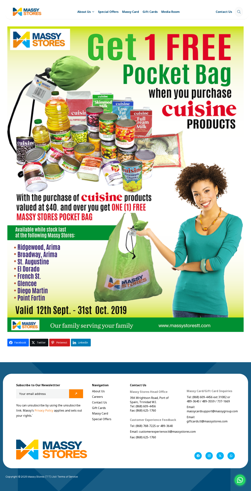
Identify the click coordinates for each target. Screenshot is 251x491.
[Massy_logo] (27, 12)
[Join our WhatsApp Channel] (239, 479)
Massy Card (100, 413)
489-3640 (166, 426)
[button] (92, 11)
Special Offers (101, 419)
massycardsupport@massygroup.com (212, 411)
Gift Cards (99, 408)
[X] (220, 455)
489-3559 (208, 401)
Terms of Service (67, 476)
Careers (97, 397)
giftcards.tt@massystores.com (207, 421)
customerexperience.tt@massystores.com (167, 432)
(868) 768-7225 (146, 426)
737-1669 (223, 401)
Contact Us (99, 402)
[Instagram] (209, 455)
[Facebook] (198, 455)
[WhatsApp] (231, 455)
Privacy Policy (44, 410)
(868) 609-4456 (202, 397)
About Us (98, 391)
